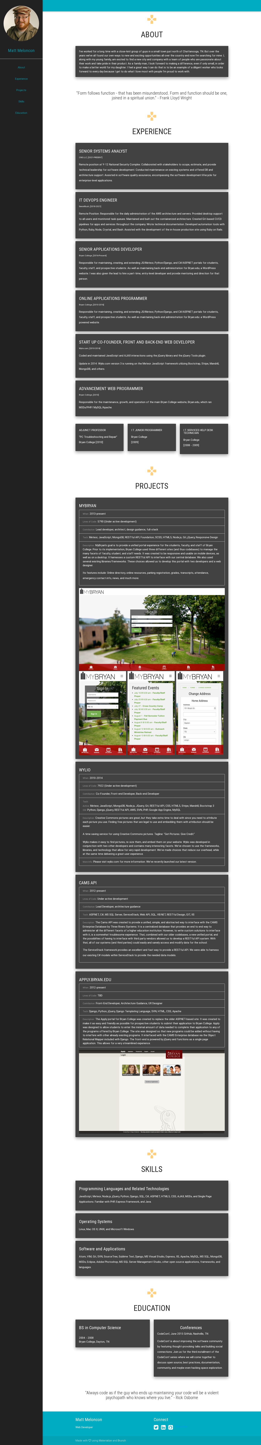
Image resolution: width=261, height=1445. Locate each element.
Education (21, 112)
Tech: (85, 537)
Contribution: (89, 529)
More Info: (88, 861)
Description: (89, 545)
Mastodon (182, 1426)
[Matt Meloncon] (21, 23)
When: (86, 513)
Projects (21, 90)
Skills (21, 101)
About (21, 67)
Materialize (105, 1440)
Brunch (122, 1440)
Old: (85, 810)
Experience (21, 78)
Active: (86, 806)
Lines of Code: (90, 521)
